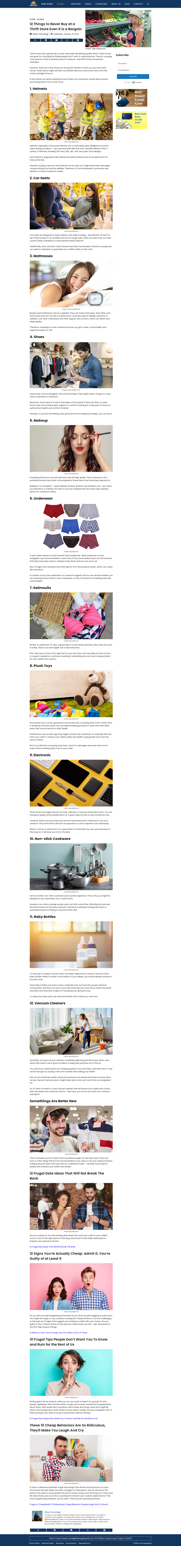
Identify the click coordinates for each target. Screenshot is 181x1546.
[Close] (119, 748)
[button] (74, 785)
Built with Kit (106, 777)
